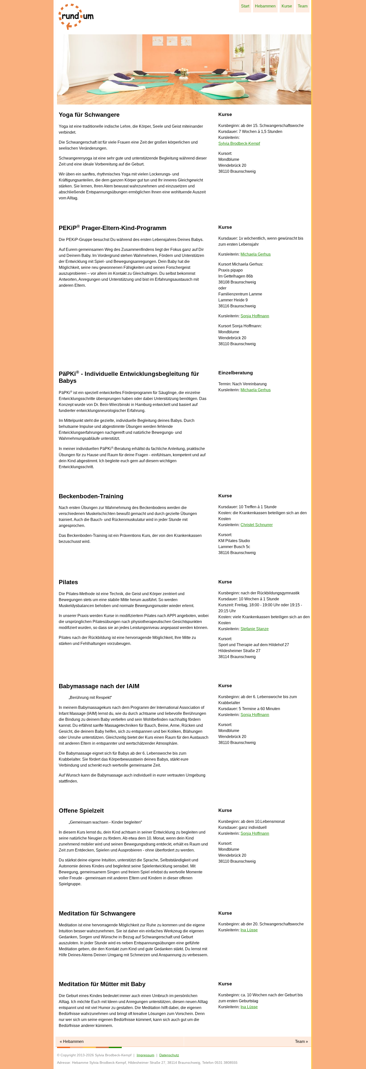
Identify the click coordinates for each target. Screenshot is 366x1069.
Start (245, 6)
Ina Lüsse (249, 930)
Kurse (287, 6)
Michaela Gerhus (256, 254)
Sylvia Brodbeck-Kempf (239, 143)
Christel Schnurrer (257, 525)
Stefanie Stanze (255, 629)
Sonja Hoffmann (255, 316)
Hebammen (265, 6)
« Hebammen (72, 1041)
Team (302, 6)
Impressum (145, 1055)
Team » (301, 1041)
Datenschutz (169, 1055)
